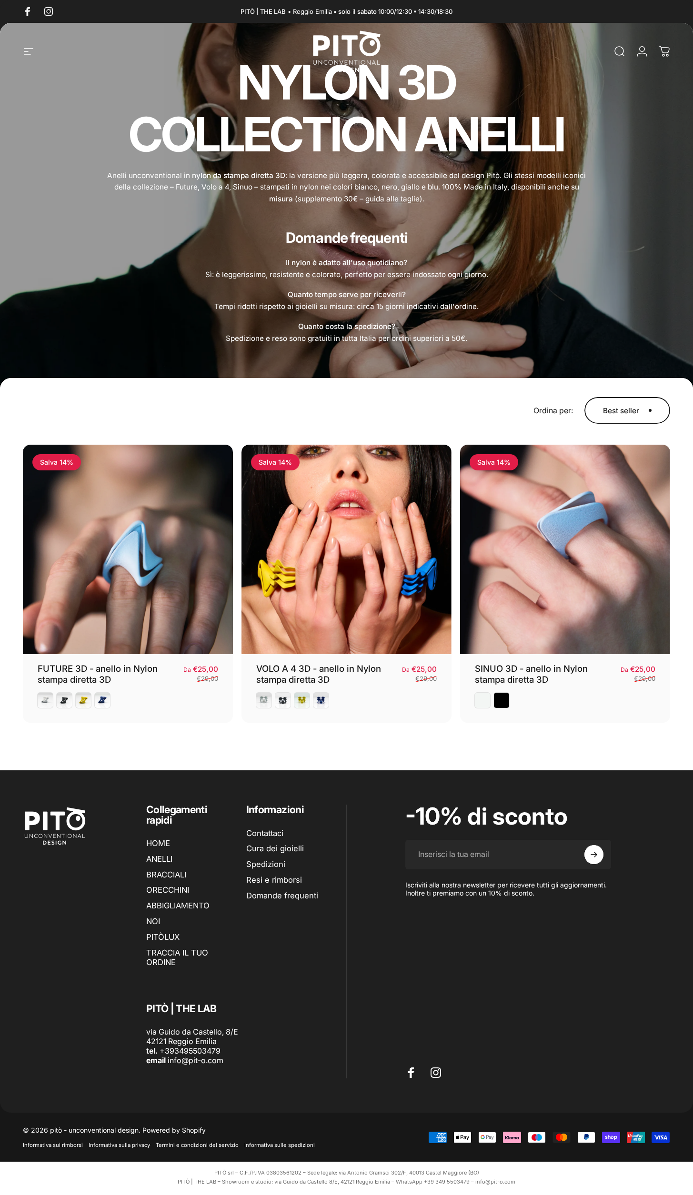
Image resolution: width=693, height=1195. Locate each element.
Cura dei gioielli (275, 848)
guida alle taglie (392, 198)
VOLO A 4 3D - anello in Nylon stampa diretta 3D (318, 674)
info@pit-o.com (195, 1060)
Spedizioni (265, 864)
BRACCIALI (166, 874)
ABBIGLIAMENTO (178, 905)
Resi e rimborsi (274, 880)
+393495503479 (190, 1051)
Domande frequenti (282, 895)
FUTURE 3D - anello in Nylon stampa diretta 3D (98, 674)
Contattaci (264, 833)
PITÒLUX (163, 937)
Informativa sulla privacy (119, 1145)
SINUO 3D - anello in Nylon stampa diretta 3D (531, 674)
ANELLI (159, 859)
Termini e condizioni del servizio (197, 1145)
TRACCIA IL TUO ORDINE (177, 957)
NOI (153, 921)
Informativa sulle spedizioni (279, 1145)
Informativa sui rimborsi (53, 1145)
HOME (158, 843)
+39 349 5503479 (447, 1181)
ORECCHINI (167, 890)
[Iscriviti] (593, 854)
